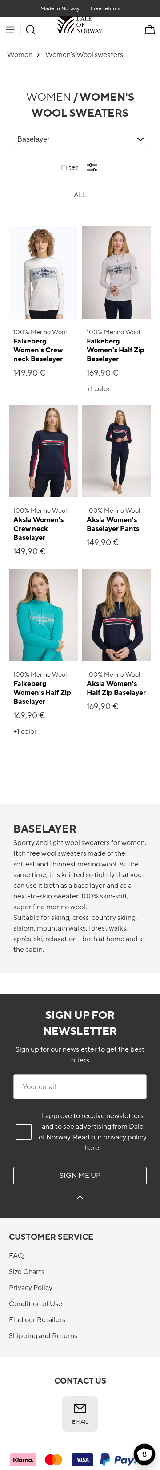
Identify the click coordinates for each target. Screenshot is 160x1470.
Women (48, 97)
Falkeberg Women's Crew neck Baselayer (38, 350)
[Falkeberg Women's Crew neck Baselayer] (43, 272)
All (80, 195)
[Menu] (10, 29)
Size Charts (26, 1272)
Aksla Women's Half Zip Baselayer (116, 688)
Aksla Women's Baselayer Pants (113, 524)
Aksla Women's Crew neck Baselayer (38, 529)
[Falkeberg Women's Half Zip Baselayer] (116, 272)
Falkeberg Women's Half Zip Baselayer (115, 350)
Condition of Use (35, 1304)
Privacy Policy (30, 1288)
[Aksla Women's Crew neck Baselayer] (43, 451)
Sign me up (80, 1175)
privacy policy (125, 1137)
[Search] (30, 29)
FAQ (16, 1256)
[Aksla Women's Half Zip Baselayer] (116, 615)
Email (80, 1421)
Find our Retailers (37, 1320)
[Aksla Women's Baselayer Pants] (116, 451)
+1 (98, 389)
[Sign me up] (80, 1199)
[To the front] (102, 29)
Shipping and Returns (43, 1336)
